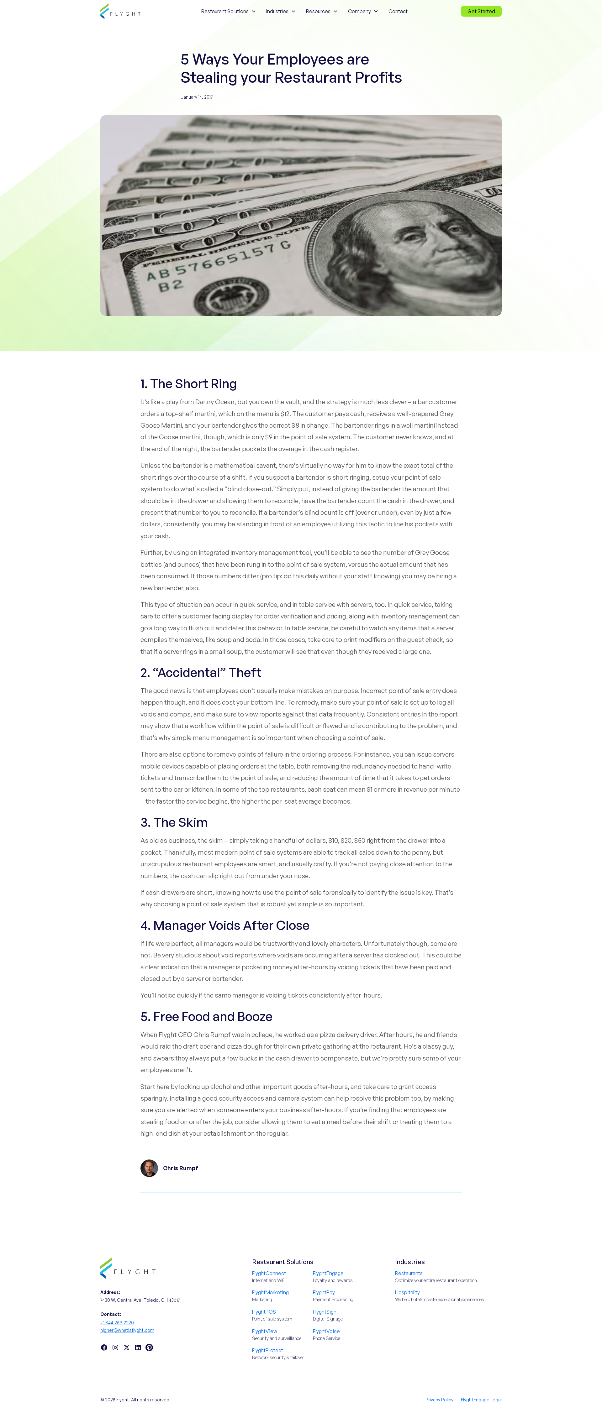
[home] (120, 11)
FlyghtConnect (269, 1273)
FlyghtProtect (267, 1350)
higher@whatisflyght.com (127, 1330)
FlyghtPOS (264, 1312)
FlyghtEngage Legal (481, 1399)
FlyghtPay (324, 1292)
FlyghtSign (324, 1312)
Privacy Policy (439, 1399)
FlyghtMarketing (270, 1292)
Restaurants (409, 1273)
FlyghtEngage (328, 1273)
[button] (228, 11)
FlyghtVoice (326, 1331)
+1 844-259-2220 (117, 1322)
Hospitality (407, 1292)
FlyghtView (264, 1331)
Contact (398, 11)
